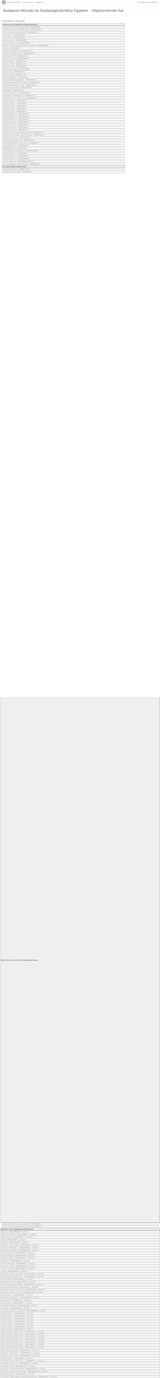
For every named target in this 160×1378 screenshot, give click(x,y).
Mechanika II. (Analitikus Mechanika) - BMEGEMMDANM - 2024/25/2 (23, 1369)
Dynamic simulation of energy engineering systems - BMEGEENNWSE (25, 45)
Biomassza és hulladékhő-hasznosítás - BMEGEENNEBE (21, 82)
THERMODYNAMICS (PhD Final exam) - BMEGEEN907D (21, 143)
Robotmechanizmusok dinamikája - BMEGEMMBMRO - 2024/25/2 (22, 1284)
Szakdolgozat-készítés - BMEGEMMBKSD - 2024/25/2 (18, 1234)
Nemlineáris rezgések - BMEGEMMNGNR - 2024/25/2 (18, 1266)
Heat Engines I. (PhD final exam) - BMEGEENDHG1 (19, 95)
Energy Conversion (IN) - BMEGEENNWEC (16, 43)
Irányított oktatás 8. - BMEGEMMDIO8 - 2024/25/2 (17, 1329)
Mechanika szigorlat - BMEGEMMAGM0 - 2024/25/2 (18, 1255)
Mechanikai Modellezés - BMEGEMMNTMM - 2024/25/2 (19, 1305)
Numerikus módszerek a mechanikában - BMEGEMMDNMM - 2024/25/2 (24, 1371)
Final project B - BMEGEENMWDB (14, 38)
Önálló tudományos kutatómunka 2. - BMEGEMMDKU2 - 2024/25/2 (22, 1334)
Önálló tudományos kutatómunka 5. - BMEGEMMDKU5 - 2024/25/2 (22, 1340)
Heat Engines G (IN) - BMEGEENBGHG (15, 56)
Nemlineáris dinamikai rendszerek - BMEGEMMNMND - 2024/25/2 (22, 1274)
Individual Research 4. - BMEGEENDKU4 (16, 156)
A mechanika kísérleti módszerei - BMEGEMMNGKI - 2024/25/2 (21, 1292)
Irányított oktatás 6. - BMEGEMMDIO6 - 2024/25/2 (17, 1324)
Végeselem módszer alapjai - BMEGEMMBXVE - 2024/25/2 (20, 1245)
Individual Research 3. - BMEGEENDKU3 (16, 116)
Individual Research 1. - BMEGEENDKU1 (16, 114)
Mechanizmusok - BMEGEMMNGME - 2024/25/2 (16, 1295)
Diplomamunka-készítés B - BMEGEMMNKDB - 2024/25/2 (20, 1250)
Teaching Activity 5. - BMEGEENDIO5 (15, 106)
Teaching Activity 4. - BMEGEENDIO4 (15, 153)
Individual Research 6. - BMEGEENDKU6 (16, 145)
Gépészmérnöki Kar (13, 2)
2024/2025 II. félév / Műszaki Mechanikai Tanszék (17, 1229)
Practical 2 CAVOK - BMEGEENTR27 (14, 64)
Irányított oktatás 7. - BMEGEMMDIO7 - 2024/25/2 (17, 1326)
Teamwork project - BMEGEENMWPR (15, 40)
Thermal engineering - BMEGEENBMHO (16, 59)
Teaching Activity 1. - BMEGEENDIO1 (14, 101)
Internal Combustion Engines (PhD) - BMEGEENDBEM (20, 151)
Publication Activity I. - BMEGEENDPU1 (15, 124)
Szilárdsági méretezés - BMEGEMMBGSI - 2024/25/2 (18, 1282)
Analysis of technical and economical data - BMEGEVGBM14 (21, 1226)
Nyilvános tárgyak (13, 20)
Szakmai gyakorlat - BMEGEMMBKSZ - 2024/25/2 (17, 1237)
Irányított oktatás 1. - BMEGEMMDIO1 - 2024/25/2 (17, 1313)
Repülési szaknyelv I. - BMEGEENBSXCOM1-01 (18, 161)
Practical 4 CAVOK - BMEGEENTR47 (14, 74)
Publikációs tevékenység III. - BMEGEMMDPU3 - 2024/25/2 (20, 1353)
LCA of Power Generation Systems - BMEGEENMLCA (20, 32)
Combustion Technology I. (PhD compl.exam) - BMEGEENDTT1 (23, 132)
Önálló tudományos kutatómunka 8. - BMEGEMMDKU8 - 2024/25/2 (22, 1348)
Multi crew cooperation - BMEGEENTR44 (16, 69)
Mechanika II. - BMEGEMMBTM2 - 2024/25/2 (15, 1261)
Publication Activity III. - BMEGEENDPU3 (16, 130)
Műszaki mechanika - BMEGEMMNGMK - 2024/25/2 (18, 1269)
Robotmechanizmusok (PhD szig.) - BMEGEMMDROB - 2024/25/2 (22, 1277)
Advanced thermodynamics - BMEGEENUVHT (17, 51)
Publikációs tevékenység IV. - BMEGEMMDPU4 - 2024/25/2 (20, 1355)
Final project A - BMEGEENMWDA (14, 35)
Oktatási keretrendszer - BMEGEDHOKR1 (16, 169)
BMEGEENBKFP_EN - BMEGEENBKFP (15, 148)
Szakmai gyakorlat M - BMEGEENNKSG (15, 77)
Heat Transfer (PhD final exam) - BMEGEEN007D (18, 140)
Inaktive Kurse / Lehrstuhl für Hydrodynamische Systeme (19, 960)
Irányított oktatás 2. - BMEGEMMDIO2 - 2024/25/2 (17, 1316)
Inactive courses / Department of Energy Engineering (20, 24)
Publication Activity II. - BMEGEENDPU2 (16, 127)
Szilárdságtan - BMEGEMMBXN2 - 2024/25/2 (15, 1308)
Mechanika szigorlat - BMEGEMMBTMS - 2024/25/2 (18, 1374)
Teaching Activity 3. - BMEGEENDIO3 (15, 103)
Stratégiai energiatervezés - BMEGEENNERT (17, 87)
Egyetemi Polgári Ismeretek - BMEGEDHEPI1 (17, 172)
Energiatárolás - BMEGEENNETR (13, 90)
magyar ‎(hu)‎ (39, 2)
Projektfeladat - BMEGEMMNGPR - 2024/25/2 (16, 1300)
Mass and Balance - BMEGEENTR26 (14, 61)
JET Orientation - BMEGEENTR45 (14, 72)
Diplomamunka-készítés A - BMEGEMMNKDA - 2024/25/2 (20, 1248)
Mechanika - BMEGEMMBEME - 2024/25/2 (14, 1232)
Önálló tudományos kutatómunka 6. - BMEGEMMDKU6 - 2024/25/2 (22, 1342)
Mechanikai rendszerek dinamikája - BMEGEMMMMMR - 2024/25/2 (23, 1290)
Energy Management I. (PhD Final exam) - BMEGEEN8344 (21, 164)
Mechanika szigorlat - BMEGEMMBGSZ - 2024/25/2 (17, 1258)
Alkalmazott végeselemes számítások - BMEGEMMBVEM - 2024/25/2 (23, 1311)
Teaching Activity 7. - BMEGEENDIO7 (15, 111)
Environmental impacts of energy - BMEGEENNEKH (19, 85)
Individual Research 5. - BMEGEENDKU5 (16, 119)
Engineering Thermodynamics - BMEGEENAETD (18, 53)
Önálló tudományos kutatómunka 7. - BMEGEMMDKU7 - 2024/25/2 (22, 1345)
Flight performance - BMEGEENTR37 (15, 66)
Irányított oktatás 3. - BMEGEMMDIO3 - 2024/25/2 (17, 1358)
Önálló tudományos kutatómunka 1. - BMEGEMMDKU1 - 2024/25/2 (22, 1332)
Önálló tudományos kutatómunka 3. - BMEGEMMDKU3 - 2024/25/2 (23, 1361)
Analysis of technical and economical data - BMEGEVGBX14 (21, 1224)
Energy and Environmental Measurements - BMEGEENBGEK (22, 30)
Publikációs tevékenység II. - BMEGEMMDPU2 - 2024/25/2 (20, 1350)
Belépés (154, 2)
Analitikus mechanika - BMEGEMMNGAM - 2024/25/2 (18, 1263)
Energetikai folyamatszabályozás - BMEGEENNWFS (19, 80)
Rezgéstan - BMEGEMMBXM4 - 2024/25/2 (15, 1242)
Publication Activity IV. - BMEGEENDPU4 (16, 159)
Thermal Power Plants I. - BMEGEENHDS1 (16, 138)
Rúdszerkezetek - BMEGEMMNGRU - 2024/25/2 (16, 1303)
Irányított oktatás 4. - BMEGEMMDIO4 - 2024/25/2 (17, 1319)
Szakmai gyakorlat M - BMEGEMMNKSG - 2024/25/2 (18, 1253)
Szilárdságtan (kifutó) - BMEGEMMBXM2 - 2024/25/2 (18, 1366)
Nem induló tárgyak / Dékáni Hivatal (14, 166)
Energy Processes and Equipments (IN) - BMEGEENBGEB (21, 27)
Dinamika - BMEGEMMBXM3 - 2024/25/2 (14, 1271)
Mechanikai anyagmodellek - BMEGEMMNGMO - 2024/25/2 (20, 1298)
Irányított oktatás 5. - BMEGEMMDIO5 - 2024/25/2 (17, 1321)
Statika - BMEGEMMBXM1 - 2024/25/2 (13, 1240)
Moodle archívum (28, 2)
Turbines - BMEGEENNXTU (11, 48)
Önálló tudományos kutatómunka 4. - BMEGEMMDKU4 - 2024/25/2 (22, 1337)
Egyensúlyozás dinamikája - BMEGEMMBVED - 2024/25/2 (19, 1287)
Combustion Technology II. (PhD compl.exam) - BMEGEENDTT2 (23, 135)
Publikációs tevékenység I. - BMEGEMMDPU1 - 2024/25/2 (20, 1363)
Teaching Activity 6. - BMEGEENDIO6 (15, 109)
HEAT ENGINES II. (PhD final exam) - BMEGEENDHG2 (20, 98)
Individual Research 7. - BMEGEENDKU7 (16, 122)
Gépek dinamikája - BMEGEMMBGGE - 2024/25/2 (17, 1279)
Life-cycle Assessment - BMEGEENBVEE (16, 93)
